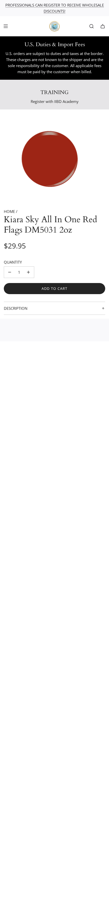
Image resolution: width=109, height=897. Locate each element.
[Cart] (102, 26)
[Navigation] (5, 26)
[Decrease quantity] (9, 272)
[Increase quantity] (28, 272)
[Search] (91, 26)
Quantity (13, 262)
